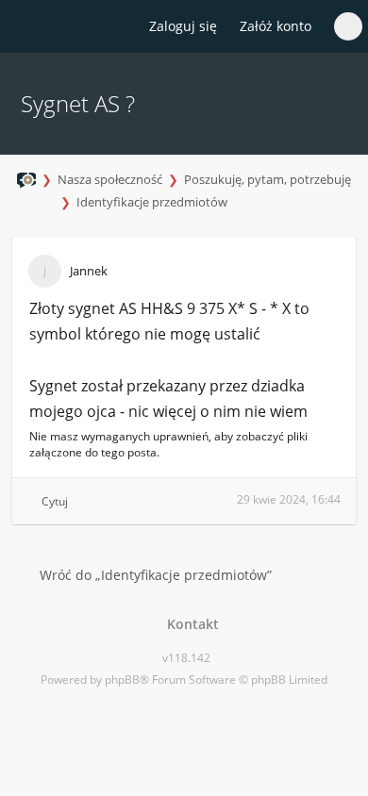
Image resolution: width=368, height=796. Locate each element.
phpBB (122, 680)
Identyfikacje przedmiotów (151, 201)
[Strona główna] (25, 27)
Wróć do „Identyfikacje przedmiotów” (156, 575)
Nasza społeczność (110, 179)
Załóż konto (275, 26)
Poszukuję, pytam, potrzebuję (267, 179)
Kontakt (189, 624)
